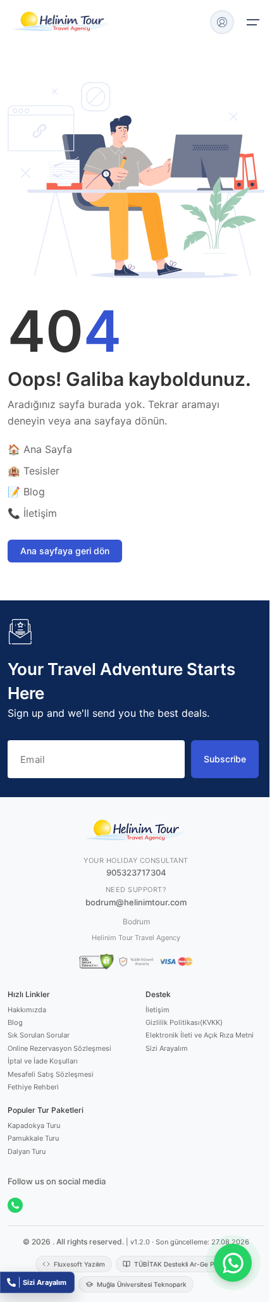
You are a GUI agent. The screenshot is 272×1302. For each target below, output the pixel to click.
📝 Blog (26, 491)
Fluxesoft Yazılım (79, 1264)
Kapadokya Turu (34, 1125)
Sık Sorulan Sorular (39, 1035)
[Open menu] (253, 22)
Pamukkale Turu (33, 1138)
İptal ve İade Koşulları (43, 1061)
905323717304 (136, 872)
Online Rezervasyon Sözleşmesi (59, 1048)
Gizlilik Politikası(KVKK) (184, 1022)
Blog (15, 1022)
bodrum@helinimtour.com (136, 902)
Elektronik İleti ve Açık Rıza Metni (199, 1035)
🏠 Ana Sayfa (40, 449)
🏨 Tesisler (33, 470)
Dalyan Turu (27, 1151)
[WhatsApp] (15, 1205)
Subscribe (225, 758)
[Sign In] (222, 22)
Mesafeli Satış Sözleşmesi (51, 1074)
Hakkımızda (27, 1009)
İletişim (157, 1009)
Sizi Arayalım (166, 1048)
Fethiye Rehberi (33, 1086)
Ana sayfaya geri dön (64, 550)
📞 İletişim (32, 513)
